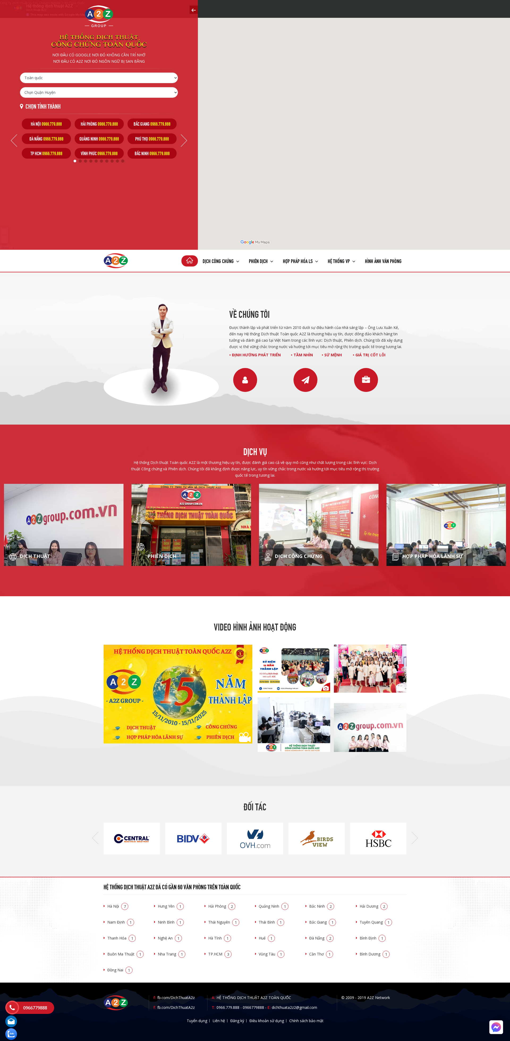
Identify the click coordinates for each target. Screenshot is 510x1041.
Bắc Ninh (320, 906)
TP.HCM (218, 954)
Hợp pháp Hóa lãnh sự (432, 556)
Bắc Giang (321, 922)
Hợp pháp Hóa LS (298, 260)
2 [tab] (80, 161)
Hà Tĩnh (218, 938)
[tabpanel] (46, 139)
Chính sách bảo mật (306, 1020)
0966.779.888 (227, 1007)
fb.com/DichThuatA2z (176, 997)
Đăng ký (237, 1020)
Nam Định (119, 922)
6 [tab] (101, 161)
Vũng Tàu (270, 954)
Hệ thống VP (339, 260)
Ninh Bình (169, 922)
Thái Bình (270, 922)
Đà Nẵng (320, 938)
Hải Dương (372, 906)
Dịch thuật (34, 556)
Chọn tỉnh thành (43, 106)
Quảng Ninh (272, 906)
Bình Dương (373, 954)
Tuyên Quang (375, 922)
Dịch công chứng (219, 260)
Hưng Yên (169, 906)
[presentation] (95, 838)
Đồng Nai (118, 969)
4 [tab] (90, 161)
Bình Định (371, 938)
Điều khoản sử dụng (266, 1020)
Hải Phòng (220, 906)
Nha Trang (170, 954)
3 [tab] (85, 161)
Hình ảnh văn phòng (383, 260)
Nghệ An (169, 938)
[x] (194, 10)
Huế (266, 938)
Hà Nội (116, 906)
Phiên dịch (259, 260)
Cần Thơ (320, 954)
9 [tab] (117, 161)
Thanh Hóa (120, 938)
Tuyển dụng (197, 1020)
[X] (189, 260)
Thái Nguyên (222, 922)
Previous (14, 140)
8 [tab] (112, 161)
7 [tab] (106, 161)
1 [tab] (74, 161)
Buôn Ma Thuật (124, 954)
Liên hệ (218, 1020)
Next (184, 140)
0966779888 (253, 1007)
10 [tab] (122, 161)
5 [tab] (96, 161)
